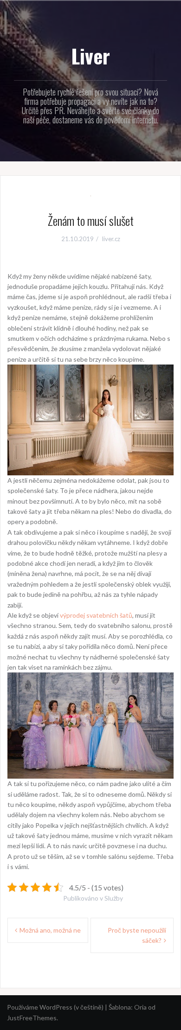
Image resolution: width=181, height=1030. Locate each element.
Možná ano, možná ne (50, 930)
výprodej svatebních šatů (96, 615)
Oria (140, 1007)
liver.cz (111, 239)
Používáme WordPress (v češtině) (55, 1007)
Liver (90, 55)
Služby (113, 898)
